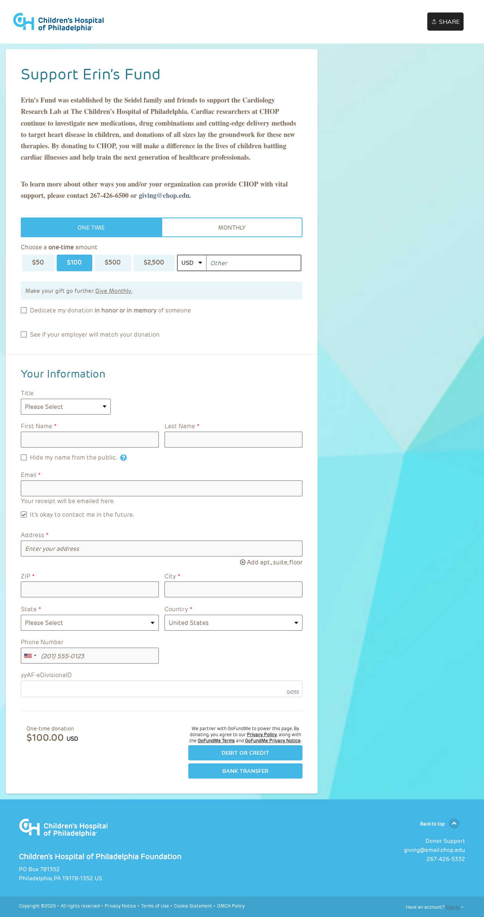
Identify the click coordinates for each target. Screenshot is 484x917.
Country (176, 608)
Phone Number (42, 641)
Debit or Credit (245, 752)
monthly (232, 227)
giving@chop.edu (164, 195)
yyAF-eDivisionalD (46, 674)
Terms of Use (155, 905)
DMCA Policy (231, 905)
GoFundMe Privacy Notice (273, 740)
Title (27, 392)
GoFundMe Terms (216, 740)
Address (32, 534)
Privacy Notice (120, 905)
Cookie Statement (193, 905)
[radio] (91, 227)
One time (91, 227)
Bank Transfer (245, 771)
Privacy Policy (262, 734)
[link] (68, 21)
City (170, 576)
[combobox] (30, 655)
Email (28, 474)
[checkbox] (106, 310)
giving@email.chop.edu (434, 849)
